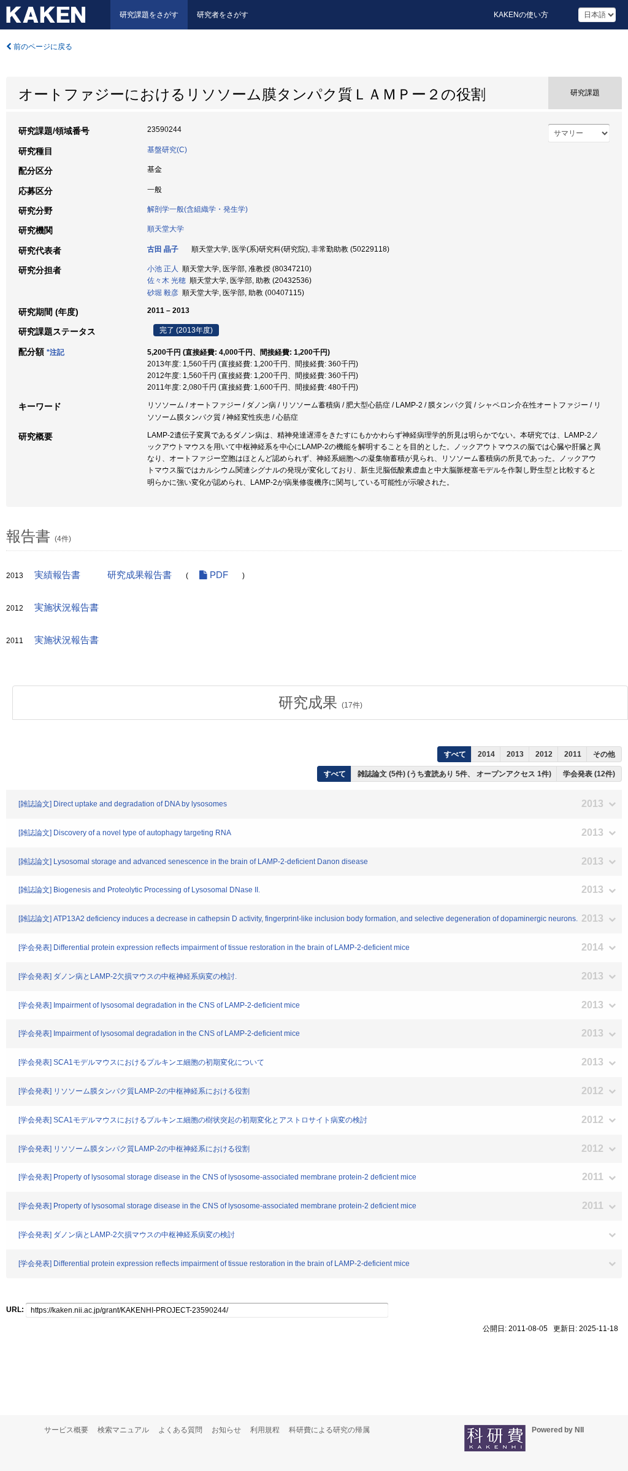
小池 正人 (162, 268)
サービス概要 (66, 1430)
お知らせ (226, 1430)
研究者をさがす (222, 14)
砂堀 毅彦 (162, 292)
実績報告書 (57, 575)
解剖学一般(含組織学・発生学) (197, 209)
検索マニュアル (123, 1430)
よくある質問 (180, 1430)
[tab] (320, 702)
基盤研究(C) (167, 149)
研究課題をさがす (149, 14)
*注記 (55, 352)
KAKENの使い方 (521, 14)
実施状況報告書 (66, 607)
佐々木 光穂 (166, 280)
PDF (217, 575)
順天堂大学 (165, 229)
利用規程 (265, 1430)
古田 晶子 (162, 249)
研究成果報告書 (139, 575)
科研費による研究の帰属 (329, 1430)
